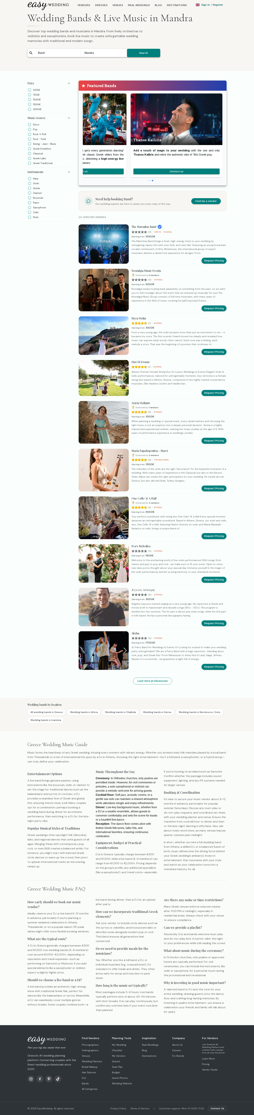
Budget (116, 1072)
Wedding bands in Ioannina (45, 720)
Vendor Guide (210, 1069)
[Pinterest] (48, 1079)
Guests (116, 1061)
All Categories (90, 1089)
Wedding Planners (92, 1061)
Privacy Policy (118, 1108)
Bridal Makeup (90, 1066)
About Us (177, 1044)
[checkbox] (29, 89)
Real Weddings (150, 1044)
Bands (85, 1083)
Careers (176, 1050)
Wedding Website (122, 1083)
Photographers (90, 1044)
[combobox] (57, 53)
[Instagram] (30, 1079)
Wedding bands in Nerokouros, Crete (199, 712)
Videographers (90, 1050)
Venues (86, 1055)
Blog (144, 1050)
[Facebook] (39, 1079)
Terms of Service (139, 1108)
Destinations (149, 1055)
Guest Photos (120, 1077)
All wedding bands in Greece (46, 712)
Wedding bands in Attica (84, 712)
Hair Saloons (89, 1072)
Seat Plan (117, 1066)
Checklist (117, 1050)
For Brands (178, 1055)
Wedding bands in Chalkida (120, 712)
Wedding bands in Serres (157, 712)
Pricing (205, 1064)
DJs (84, 1077)
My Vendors (118, 1055)
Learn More (208, 1058)
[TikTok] (57, 1079)
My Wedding (119, 1044)
